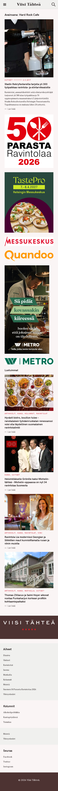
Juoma (6, 670)
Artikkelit (10, 414)
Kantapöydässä (10, 717)
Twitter (6, 761)
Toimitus (7, 722)
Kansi (20, 414)
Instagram (8, 766)
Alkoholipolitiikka (11, 712)
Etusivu (6, 655)
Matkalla (30, 591)
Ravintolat (42, 414)
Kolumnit (30, 414)
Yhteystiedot (9, 694)
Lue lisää (11, 109)
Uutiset (9, 80)
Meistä (6, 684)
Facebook (7, 756)
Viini (40, 533)
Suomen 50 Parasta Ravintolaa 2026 (19, 689)
